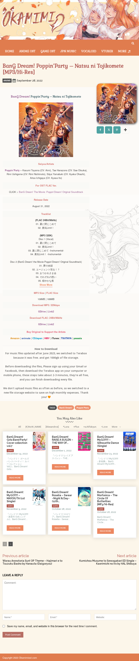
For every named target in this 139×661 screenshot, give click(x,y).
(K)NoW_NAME (33, 426)
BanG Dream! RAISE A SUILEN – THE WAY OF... (62, 439)
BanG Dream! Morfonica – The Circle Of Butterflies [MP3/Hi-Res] (107, 498)
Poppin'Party (83, 407)
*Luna (66, 426)
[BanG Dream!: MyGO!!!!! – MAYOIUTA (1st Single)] (39, 496)
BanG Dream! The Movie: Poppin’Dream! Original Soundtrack (51, 192)
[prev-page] (5, 544)
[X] (108, 130)
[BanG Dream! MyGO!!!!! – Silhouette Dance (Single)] (129, 441)
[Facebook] (100, 130)
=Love (104, 426)
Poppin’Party (12, 170)
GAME (10, 451)
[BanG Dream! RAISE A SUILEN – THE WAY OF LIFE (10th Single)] (84, 441)
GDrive (42, 311)
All (19, 426)
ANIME (7, 80)
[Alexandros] (52, 426)
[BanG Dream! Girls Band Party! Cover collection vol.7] (39, 441)
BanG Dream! (20, 96)
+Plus (76, 426)
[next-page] (10, 544)
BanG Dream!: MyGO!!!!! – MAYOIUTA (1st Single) (16, 497)
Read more (15, 478)
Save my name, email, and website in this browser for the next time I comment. (52, 626)
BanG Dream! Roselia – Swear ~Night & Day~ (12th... (62, 497)
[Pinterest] (117, 130)
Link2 (51, 311)
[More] (125, 130)
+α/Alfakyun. (90, 426)
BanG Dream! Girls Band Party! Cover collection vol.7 (17, 441)
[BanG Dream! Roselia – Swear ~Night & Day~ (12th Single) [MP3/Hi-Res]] (84, 496)
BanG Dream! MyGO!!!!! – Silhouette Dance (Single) (108, 441)
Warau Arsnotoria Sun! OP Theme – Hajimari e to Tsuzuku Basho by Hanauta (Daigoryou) (32, 562)
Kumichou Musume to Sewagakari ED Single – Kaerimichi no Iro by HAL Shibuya (107, 562)
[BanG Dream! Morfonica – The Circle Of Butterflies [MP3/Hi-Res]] (129, 496)
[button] (133, 43)
